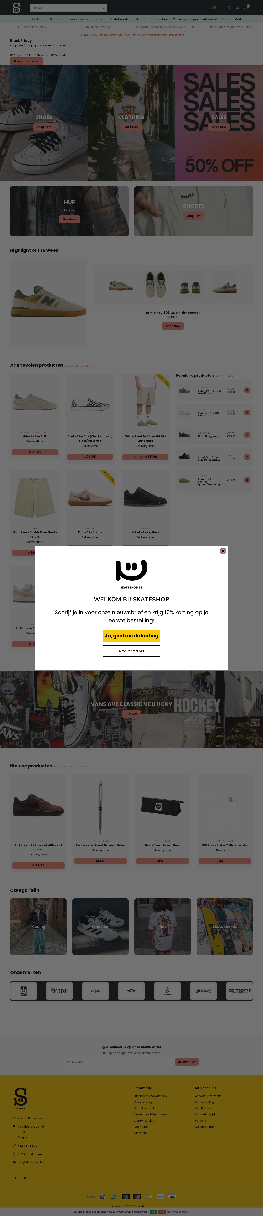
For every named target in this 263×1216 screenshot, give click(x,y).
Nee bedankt (131, 651)
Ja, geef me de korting (131, 636)
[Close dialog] (223, 551)
